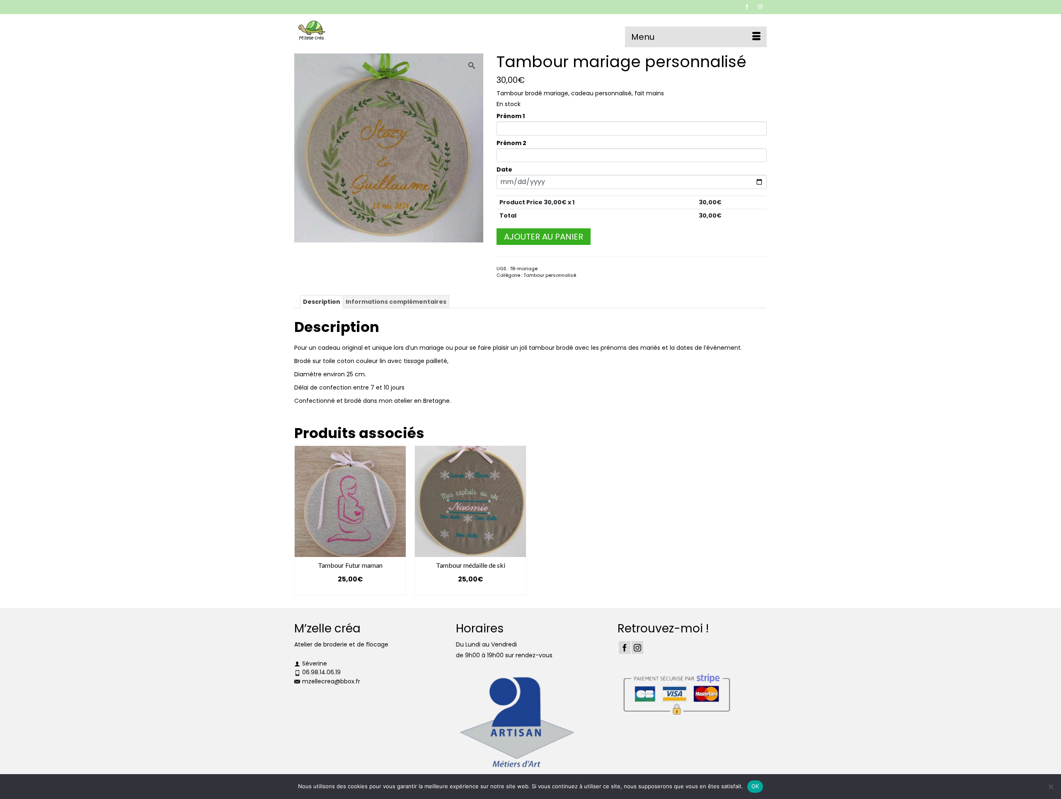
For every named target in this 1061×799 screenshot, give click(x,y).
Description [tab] (321, 302)
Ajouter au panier (543, 236)
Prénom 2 (511, 143)
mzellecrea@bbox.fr (331, 681)
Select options (350, 590)
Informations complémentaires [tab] (396, 302)
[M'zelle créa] (368, 30)
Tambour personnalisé (549, 275)
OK (755, 786)
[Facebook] (624, 647)
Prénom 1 (511, 116)
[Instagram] (637, 647)
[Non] (1050, 786)
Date (504, 169)
